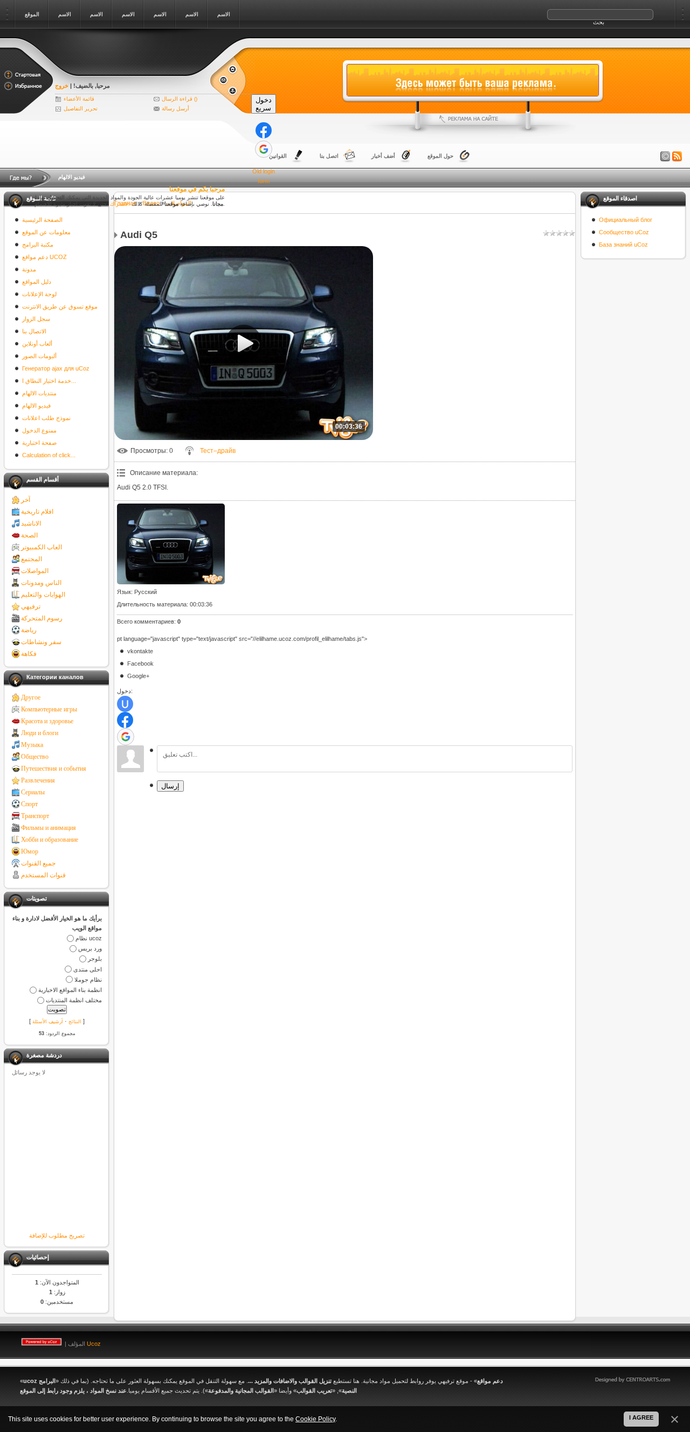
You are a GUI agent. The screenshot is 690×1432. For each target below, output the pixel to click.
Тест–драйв (218, 451)
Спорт (29, 804)
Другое (30, 697)
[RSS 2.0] (677, 157)
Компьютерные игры (49, 709)
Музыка (32, 745)
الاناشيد (31, 523)
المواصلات (35, 571)
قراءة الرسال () (179, 99)
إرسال (170, 786)
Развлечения (38, 780)
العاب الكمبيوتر (41, 547)
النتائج (74, 1021)
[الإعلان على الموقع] (472, 119)
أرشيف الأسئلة (47, 1021)
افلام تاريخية (37, 511)
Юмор (29, 851)
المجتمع (31, 559)
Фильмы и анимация (48, 828)
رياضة (29, 630)
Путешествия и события (53, 768)
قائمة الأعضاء (79, 99)
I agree (641, 1417)
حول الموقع (440, 156)
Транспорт (35, 816)
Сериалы (33, 792)
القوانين (278, 156)
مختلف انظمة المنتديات (74, 1000)
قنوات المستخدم (43, 875)
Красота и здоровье (47, 721)
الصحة (29, 535)
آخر (25, 500)
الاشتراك (120, 204)
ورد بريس (90, 948)
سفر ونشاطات (41, 642)
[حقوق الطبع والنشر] (665, 157)
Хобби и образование (49, 839)
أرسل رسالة (175, 108)
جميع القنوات (38, 863)
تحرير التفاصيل (81, 108)
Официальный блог (625, 219)
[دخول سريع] (264, 130)
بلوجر (95, 959)
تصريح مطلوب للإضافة (57, 1235)
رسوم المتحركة (42, 618)
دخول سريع (264, 104)
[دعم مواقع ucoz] (132, 71)
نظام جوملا (88, 979)
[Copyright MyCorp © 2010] (640, 1341)
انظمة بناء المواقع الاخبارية (70, 990)
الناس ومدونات (41, 582)
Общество (35, 756)
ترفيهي (30, 606)
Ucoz (94, 1343)
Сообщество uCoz (624, 232)
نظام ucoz (88, 938)
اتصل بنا (329, 156)
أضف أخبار (383, 156)
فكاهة (29, 654)
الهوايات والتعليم (43, 594)
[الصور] (171, 544)
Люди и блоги (39, 733)
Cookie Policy (315, 1419)
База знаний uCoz (623, 244)
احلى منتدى (87, 969)
